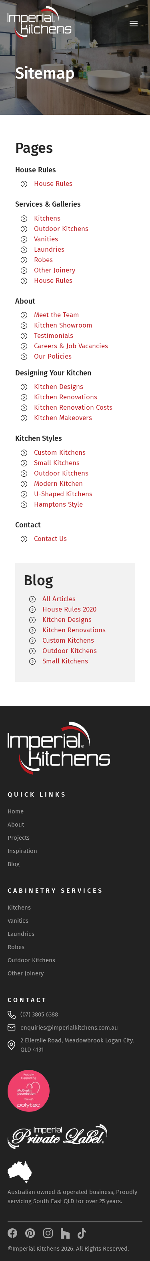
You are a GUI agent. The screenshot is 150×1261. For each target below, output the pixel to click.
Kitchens (47, 218)
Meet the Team (56, 315)
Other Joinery (54, 270)
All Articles (59, 599)
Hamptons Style (58, 504)
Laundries (49, 249)
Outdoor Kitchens (61, 229)
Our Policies (53, 356)
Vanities (46, 239)
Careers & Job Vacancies (71, 346)
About (16, 824)
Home (16, 811)
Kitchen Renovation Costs (73, 407)
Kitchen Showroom (63, 325)
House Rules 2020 (69, 609)
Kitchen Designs (58, 387)
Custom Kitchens (60, 452)
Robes (43, 260)
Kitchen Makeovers (63, 418)
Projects (19, 837)
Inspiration (22, 850)
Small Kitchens (57, 463)
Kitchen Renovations (65, 397)
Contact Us (50, 539)
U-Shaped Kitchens (63, 494)
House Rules (53, 184)
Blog (14, 864)
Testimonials (53, 336)
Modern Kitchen (58, 484)
